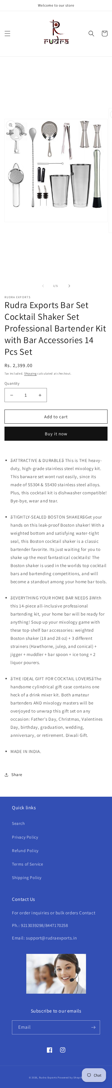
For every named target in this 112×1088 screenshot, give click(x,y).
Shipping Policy (27, 877)
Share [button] (16, 774)
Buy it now (56, 434)
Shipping (30, 373)
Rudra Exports (48, 1077)
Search (18, 823)
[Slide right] (69, 286)
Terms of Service (27, 864)
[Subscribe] (93, 1027)
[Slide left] (43, 286)
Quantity (11, 383)
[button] (7, 33)
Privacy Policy (25, 837)
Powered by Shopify (70, 1077)
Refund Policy (25, 850)
